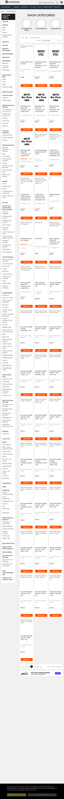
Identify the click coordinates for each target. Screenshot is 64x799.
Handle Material (7, 293)
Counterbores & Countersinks (7, 110)
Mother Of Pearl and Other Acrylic (7, 330)
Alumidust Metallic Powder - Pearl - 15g (26, 593)
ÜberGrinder (6, 249)
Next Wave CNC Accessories (7, 565)
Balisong (5, 63)
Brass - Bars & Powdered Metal (7, 448)
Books (4, 79)
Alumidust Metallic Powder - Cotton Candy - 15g (26, 372)
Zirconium (5, 475)
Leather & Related (8, 529)
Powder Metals (7, 463)
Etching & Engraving (5, 131)
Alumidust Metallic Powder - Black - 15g (55, 284)
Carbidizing (5, 381)
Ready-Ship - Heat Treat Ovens (7, 425)
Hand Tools (5, 386)
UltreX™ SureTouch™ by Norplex (7, 320)
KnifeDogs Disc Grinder (7, 221)
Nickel (4, 456)
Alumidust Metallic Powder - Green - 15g (55, 417)
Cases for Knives (7, 95)
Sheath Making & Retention (7, 518)
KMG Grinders (6, 225)
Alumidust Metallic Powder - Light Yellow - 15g (26, 549)
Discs (4, 30)
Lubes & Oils (6, 439)
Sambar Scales (6, 344)
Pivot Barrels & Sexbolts (6, 159)
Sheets (4, 32)
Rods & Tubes (6, 283)
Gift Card (5, 202)
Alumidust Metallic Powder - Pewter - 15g (41, 593)
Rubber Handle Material (7, 340)
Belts (4, 27)
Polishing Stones (7, 384)
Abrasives (5, 25)
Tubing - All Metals (5, 472)
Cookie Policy (33, 790)
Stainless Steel (6, 466)
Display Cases (6, 100)
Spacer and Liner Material (7, 351)
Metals (4, 442)
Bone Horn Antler (7, 298)
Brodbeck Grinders (5, 241)
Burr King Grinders (5, 228)
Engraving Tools (7, 135)
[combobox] (48, 2)
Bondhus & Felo (7, 379)
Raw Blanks (6, 70)
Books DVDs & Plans (6, 76)
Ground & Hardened (5, 66)
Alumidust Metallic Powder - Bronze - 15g (41, 328)
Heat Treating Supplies (6, 421)
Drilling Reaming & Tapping (8, 106)
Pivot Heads (6, 156)
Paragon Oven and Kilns (6, 414)
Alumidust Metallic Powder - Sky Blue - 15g (55, 593)
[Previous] (22, 666)
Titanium (5, 468)
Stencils (4, 140)
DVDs (4, 82)
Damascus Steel (7, 454)
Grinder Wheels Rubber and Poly (7, 237)
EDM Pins (5, 271)
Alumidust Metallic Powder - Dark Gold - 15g (55, 372)
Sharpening (6, 490)
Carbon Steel (6, 451)
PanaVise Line (6, 395)
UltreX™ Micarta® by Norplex (7, 315)
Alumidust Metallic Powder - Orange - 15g (55, 549)
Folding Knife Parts (8, 145)
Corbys (4, 269)
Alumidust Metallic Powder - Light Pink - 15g (55, 505)
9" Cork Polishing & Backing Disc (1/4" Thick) (41, 152)
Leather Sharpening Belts (7, 493)
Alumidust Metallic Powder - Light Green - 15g (41, 505)
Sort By (39, 40)
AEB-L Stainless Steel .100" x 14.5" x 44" (41, 284)
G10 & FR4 (5, 307)
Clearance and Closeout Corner (7, 578)
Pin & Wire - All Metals (6, 460)
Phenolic (5, 325)
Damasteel (5, 478)
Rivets (4, 281)
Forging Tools (6, 186)
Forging (4, 181)
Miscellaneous (6, 483)
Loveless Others (7, 274)
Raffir (4, 334)
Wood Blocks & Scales (7, 369)
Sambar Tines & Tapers (7, 347)
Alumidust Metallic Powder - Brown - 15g (55, 328)
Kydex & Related (7, 526)
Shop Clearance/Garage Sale (7, 572)
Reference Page (7, 87)
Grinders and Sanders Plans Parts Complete (7, 207)
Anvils (4, 183)
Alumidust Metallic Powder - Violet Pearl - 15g (26, 637)
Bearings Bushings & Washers (5, 149)
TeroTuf (4, 360)
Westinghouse (7, 365)
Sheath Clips (6, 538)
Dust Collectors (7, 252)
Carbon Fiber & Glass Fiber (7, 301)
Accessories (6, 508)
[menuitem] (6, 7)
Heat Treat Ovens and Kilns (7, 401)
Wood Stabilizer (7, 552)
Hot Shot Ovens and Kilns (7, 409)
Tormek (4, 504)
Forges (4, 189)
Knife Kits (5, 431)
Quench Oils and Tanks (7, 196)
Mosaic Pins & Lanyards (6, 277)
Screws (4, 163)
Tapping (4, 126)
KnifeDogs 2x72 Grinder (7, 217)
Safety (4, 486)
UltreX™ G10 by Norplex (7, 310)
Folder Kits (5, 434)
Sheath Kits (6, 536)
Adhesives (5, 42)
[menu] (32, 7)
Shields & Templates (5, 287)
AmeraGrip (5, 295)
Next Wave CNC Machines (7, 556)
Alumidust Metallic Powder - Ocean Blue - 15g (41, 549)
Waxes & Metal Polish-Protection (7, 547)
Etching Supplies (7, 137)
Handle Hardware (7, 257)
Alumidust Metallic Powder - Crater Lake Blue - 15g (41, 372)
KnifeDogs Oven (7, 417)
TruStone (5, 363)
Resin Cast (5, 337)
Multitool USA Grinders (6, 246)
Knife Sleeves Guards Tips (6, 523)
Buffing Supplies (7, 92)
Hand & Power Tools (6, 375)
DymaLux (5, 305)
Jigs (3, 506)
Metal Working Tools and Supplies (7, 391)
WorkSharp (5, 513)
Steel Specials (6, 444)
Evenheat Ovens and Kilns (7, 405)
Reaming (5, 123)
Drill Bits (4, 118)
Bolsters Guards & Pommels (7, 260)
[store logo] (12, 2)
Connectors (6, 266)
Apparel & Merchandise (6, 49)
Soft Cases (5, 97)
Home (3, 11)
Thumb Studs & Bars (7, 171)
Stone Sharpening (6, 497)
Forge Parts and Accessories (7, 192)
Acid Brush (38, 238)
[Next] (41, 666)
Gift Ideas (5, 21)
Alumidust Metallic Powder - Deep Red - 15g (26, 417)
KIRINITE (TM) (6, 327)
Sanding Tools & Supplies (7, 36)
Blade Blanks (6, 61)
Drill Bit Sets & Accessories (6, 114)
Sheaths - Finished (5, 532)
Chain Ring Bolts (7, 264)
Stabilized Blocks (7, 355)
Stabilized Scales (7, 357)
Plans (4, 84)
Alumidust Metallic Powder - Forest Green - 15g (41, 417)
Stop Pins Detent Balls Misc (7, 166)
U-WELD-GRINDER (5, 212)
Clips (3, 153)
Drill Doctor (5, 120)
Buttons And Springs (6, 175)
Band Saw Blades (7, 54)
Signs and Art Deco (8, 543)
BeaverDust (6, 57)
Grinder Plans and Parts (8, 233)
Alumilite (5, 45)
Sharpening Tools (7, 501)
